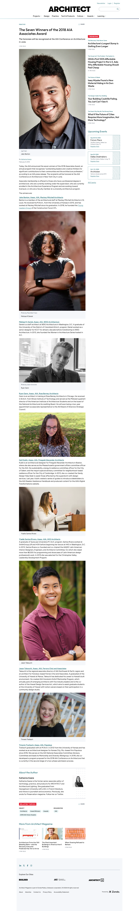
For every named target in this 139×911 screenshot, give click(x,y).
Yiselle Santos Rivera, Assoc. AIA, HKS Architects (39, 539)
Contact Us (37, 892)
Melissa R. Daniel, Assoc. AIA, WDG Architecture (39, 322)
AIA (56, 811)
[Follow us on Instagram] (31, 865)
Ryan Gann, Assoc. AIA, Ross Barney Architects (38, 393)
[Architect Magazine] (69, 9)
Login (110, 3)
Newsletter (101, 3)
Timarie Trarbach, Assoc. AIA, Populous (35, 745)
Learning (100, 16)
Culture (80, 16)
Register (117, 3)
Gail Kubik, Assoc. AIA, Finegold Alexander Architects (41, 460)
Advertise (28, 892)
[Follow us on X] (24, 865)
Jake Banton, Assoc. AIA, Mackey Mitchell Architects (41, 197)
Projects (36, 16)
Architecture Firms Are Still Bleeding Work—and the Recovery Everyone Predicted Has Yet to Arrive (29, 846)
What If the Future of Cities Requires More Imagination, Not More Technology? (103, 117)
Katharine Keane (26, 159)
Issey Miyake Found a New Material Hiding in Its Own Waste (100, 83)
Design (46, 16)
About (21, 892)
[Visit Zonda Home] (111, 891)
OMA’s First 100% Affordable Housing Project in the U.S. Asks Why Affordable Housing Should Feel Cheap (103, 63)
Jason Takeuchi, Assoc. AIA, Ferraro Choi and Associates (42, 668)
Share (82, 24)
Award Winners (35, 811)
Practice (55, 16)
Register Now (94, 146)
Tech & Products (68, 16)
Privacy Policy (47, 892)
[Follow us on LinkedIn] (20, 865)
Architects (23, 811)
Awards (90, 16)
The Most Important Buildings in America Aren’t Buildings (52, 845)
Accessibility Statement (61, 892)
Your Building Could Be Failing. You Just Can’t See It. (103, 100)
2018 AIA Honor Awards (28, 815)
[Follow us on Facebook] (27, 865)
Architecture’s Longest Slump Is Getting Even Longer (103, 45)
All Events (92, 182)
